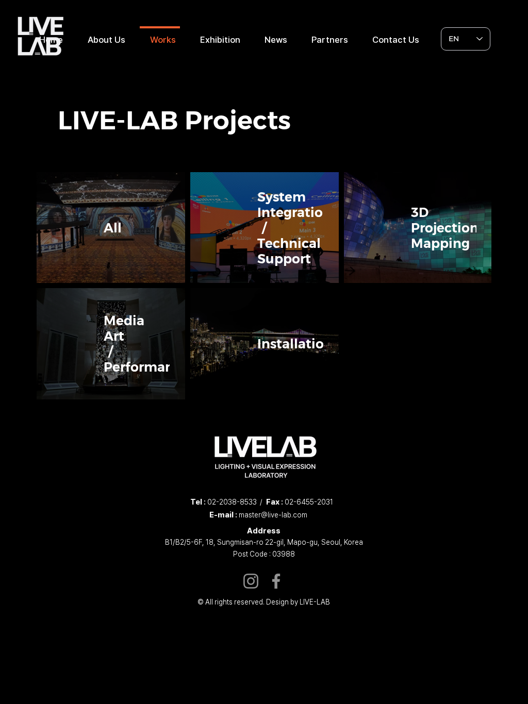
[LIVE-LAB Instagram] (251, 581)
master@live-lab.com (273, 515)
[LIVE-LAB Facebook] (276, 581)
